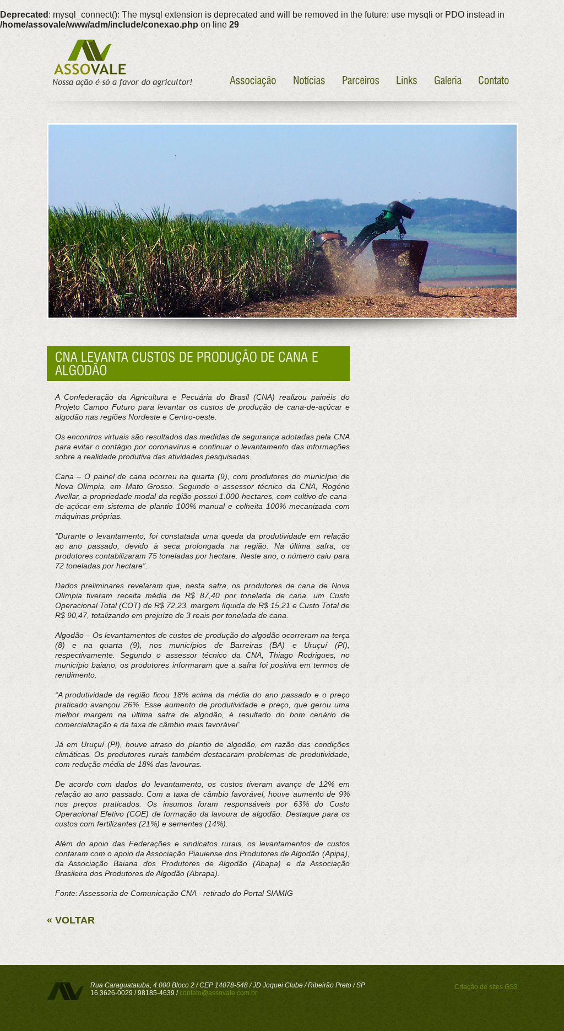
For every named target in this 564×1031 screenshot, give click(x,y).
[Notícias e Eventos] (309, 79)
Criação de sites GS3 (486, 987)
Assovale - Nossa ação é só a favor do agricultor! (121, 63)
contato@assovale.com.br (218, 993)
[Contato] (493, 79)
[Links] (406, 79)
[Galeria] (448, 79)
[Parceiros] (360, 79)
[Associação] (253, 79)
